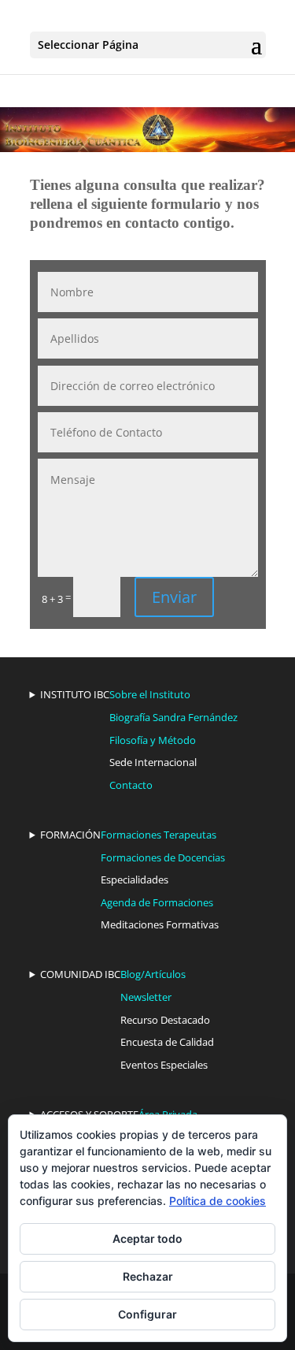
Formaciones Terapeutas (158, 834)
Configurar (147, 1314)
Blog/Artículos (153, 974)
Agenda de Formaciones (157, 902)
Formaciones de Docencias (163, 857)
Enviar (174, 597)
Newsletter (145, 997)
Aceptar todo (147, 1238)
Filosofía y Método (152, 740)
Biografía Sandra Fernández (173, 717)
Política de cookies (217, 1200)
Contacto (131, 785)
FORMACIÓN (70, 834)
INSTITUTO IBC (74, 694)
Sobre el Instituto (149, 694)
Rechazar (148, 1276)
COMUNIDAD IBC (80, 974)
